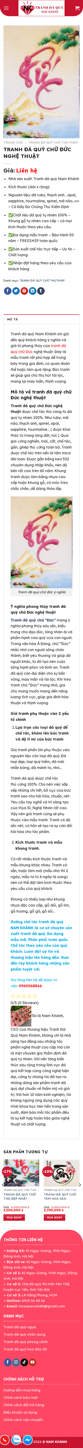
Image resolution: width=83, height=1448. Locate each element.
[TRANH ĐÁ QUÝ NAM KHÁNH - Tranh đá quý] (41, 8)
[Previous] (3, 1194)
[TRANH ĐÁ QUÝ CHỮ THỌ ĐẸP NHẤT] (21, 1173)
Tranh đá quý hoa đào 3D (25, 1349)
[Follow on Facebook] (8, 1362)
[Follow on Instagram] (16, 1362)
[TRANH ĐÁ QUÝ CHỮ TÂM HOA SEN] (62, 1173)
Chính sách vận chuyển (23, 1419)
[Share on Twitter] (16, 291)
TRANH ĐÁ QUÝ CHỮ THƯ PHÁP (53, 142)
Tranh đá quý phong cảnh (25, 1342)
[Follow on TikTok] (24, 1362)
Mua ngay (14, 1217)
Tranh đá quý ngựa (19, 1327)
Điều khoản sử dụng (20, 1412)
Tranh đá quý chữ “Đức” (33, 620)
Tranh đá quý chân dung (24, 1334)
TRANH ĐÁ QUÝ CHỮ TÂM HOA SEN (60, 1196)
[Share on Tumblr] (41, 291)
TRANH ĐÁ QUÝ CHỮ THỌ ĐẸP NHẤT (19, 1196)
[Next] (79, 1194)
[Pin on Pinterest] (24, 291)
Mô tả (12, 319)
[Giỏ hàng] (77, 8)
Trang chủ (13, 142)
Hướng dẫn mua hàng (21, 1390)
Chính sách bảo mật (20, 1397)
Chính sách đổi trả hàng (23, 1405)
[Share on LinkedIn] (32, 291)
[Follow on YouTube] (32, 1362)
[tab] (41, 319)
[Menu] (6, 8)
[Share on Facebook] (8, 291)
